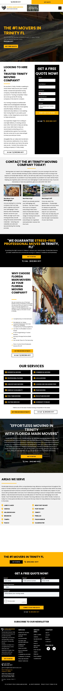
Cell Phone (41, 90)
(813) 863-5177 (8, 41)
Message (41, 103)
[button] (59, 8)
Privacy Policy (45, 684)
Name (40, 77)
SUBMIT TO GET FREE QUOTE (31, 607)
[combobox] (40, 93)
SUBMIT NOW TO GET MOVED (47, 113)
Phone (25, 578)
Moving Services (43, 96)
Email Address (42, 84)
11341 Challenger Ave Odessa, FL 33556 (7, 670)
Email (43, 578)
